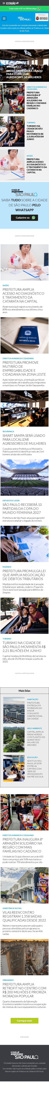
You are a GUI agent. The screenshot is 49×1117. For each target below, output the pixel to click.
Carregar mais (24, 1020)
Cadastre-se (23, 217)
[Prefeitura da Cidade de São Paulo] (42, 18)
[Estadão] (12, 2)
